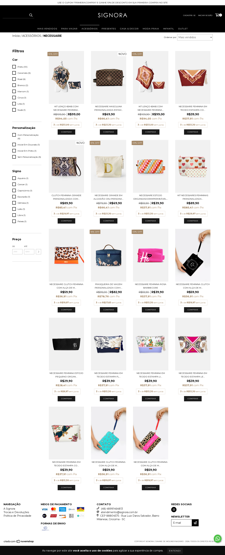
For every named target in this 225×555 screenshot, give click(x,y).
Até (25, 246)
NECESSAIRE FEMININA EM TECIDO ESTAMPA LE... (193, 375)
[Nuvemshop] (19, 542)
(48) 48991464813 (112, 508)
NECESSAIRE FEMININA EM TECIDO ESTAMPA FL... (108, 375)
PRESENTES (109, 28)
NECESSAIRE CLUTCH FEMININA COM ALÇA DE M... (66, 286)
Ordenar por (170, 37)
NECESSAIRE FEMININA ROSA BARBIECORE (150, 286)
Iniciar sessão (205, 15)
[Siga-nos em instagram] (173, 509)
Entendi (175, 550)
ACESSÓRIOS (90, 28)
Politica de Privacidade (17, 515)
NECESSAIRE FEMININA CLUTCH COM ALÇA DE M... (193, 286)
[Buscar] (30, 15)
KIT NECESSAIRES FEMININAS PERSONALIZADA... (193, 197)
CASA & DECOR (129, 28)
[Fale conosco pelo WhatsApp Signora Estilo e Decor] (217, 539)
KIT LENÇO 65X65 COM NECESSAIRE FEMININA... (66, 108)
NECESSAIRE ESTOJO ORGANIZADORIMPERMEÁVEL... (150, 197)
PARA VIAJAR (69, 28)
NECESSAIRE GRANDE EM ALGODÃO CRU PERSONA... (109, 197)
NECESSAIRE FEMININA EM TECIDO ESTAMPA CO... (193, 108)
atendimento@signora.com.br (119, 512)
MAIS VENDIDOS (47, 28)
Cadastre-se (189, 15)
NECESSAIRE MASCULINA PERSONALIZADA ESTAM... (108, 108)
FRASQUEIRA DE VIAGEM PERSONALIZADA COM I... (108, 286)
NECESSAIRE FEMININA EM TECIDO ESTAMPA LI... (151, 375)
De (13, 246)
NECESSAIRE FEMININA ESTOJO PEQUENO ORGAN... (66, 375)
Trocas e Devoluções (16, 512)
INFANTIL (168, 28)
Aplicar (38, 251)
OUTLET (183, 28)
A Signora (9, 508)
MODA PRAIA (151, 28)
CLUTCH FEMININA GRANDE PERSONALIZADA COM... (66, 197)
